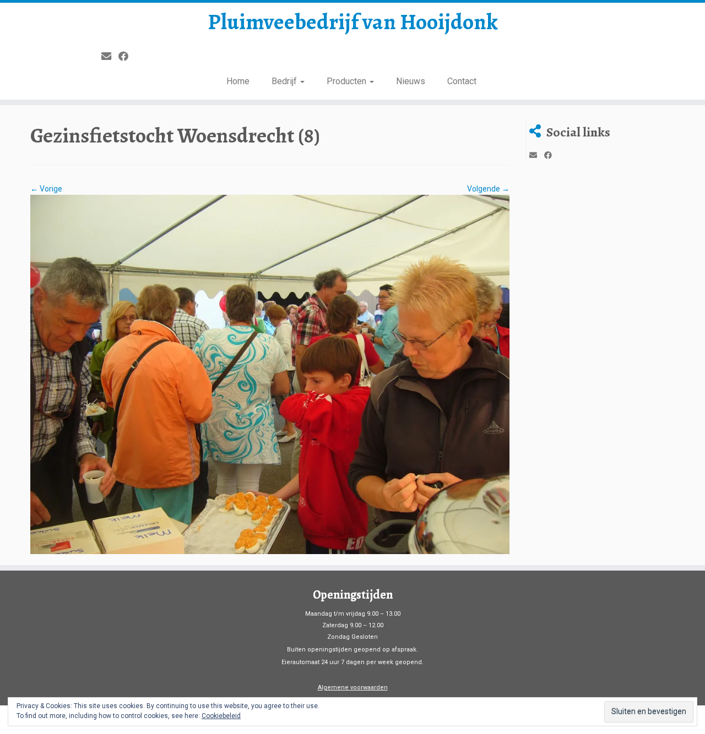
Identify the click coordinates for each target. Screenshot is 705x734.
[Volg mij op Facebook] (126, 56)
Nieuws (410, 81)
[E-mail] (109, 56)
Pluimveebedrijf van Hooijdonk (353, 22)
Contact (461, 81)
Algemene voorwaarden (353, 687)
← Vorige (46, 188)
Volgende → (488, 188)
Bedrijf (285, 81)
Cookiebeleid (221, 716)
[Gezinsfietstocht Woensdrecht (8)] (269, 373)
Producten (347, 81)
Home (238, 81)
